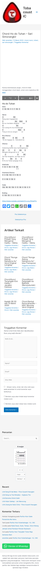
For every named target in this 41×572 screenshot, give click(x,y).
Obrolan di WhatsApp (18, 546)
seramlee (5, 538)
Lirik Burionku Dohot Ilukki (11, 498)
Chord (6, 247)
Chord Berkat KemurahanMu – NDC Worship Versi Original (29, 304)
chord (26, 40)
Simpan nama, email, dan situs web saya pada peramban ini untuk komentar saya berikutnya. (19, 389)
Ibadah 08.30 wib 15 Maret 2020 (10, 303)
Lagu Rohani (13, 247)
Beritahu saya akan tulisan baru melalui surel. (21, 404)
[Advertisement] (20, 65)
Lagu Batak (12, 269)
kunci (31, 40)
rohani (36, 40)
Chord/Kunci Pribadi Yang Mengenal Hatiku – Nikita (10, 240)
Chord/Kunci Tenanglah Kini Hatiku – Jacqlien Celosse (11, 283)
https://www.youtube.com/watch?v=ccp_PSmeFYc (19, 201)
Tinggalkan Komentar (21, 42)
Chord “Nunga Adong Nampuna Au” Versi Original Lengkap (10, 261)
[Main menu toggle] (37, 12)
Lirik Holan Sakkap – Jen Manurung (14, 501)
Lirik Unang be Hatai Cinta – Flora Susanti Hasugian (19, 504)
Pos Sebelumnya (20, 214)
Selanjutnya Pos (20, 219)
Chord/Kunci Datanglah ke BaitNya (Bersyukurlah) (28, 282)
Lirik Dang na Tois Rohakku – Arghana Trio (16, 495)
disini (4, 92)
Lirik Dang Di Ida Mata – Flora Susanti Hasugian (18, 492)
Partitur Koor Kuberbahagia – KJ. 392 (22, 522)
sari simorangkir (7, 42)
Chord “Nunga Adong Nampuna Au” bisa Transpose (29, 260)
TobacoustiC (27, 12)
